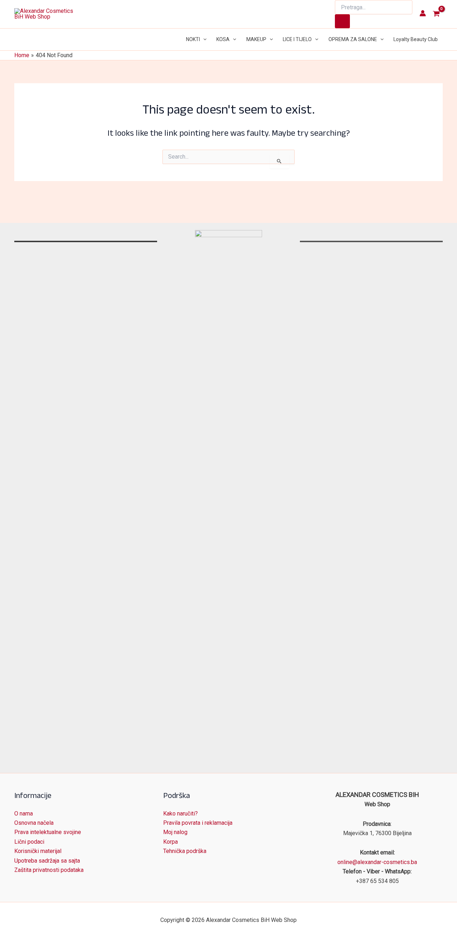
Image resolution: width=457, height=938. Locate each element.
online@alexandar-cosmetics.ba (377, 862)
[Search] (342, 21)
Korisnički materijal (37, 851)
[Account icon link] (423, 13)
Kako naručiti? (180, 813)
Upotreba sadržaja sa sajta (47, 860)
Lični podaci (29, 841)
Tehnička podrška (184, 851)
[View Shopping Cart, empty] (436, 14)
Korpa (170, 841)
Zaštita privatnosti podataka (49, 870)
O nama (23, 813)
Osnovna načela (34, 822)
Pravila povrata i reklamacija (197, 822)
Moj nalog (175, 832)
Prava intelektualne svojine (47, 832)
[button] (203, 39)
